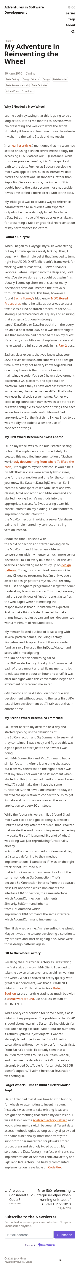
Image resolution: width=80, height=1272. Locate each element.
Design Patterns (31, 79)
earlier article (21, 145)
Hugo (20, 1261)
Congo (28, 1261)
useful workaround (20, 999)
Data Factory (12, 79)
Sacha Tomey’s (24, 298)
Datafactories (60, 79)
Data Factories (39, 85)
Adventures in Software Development (24, 10)
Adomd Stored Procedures (19, 91)
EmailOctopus (48, 1245)
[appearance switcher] (60, 1260)
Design (46, 79)
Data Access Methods (17, 85)
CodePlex (54, 1167)
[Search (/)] (73, 31)
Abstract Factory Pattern (50, 1120)
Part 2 (62, 345)
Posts (7, 41)
